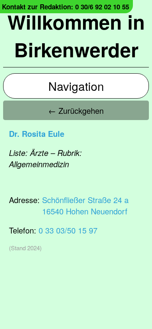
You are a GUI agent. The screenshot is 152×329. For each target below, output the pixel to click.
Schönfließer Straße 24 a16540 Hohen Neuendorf (85, 205)
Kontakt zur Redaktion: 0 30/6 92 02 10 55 (65, 6)
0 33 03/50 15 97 (68, 230)
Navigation (76, 86)
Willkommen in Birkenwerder (76, 35)
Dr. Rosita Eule (36, 133)
